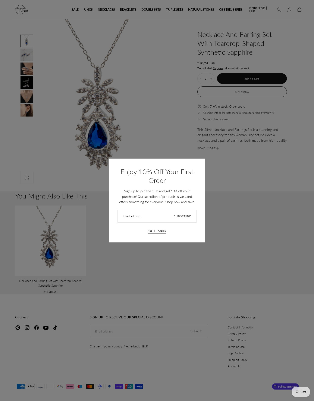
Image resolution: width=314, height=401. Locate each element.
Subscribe (182, 216)
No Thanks (157, 230)
